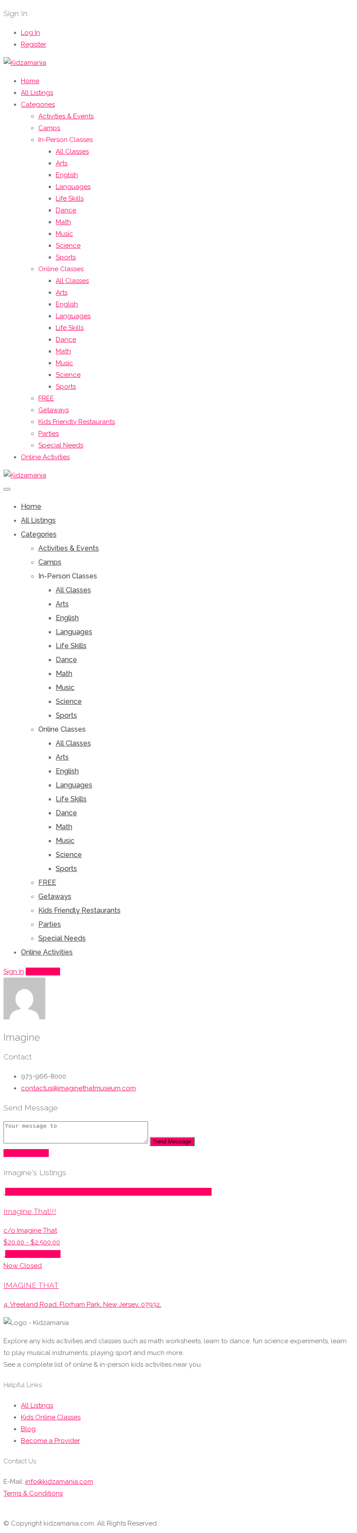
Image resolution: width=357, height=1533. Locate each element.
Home (30, 81)
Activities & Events (66, 116)
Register (33, 44)
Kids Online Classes (51, 1417)
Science (68, 245)
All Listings (37, 93)
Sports (66, 257)
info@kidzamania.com (59, 1482)
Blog (28, 1429)
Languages (73, 187)
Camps (49, 128)
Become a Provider (50, 1441)
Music (64, 234)
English (67, 175)
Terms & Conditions (33, 1493)
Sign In (13, 971)
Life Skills (70, 198)
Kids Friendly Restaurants (76, 422)
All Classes (72, 151)
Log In (30, 33)
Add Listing (43, 971)
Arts (61, 163)
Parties (48, 433)
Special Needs (60, 445)
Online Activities (45, 457)
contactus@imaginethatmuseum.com (78, 1088)
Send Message (172, 1141)
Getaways (53, 410)
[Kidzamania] (24, 63)
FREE (46, 398)
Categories (38, 104)
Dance (66, 210)
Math (63, 222)
